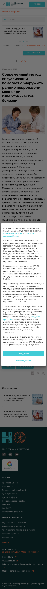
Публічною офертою (12, 233)
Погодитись (23, 353)
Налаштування (23, 360)
